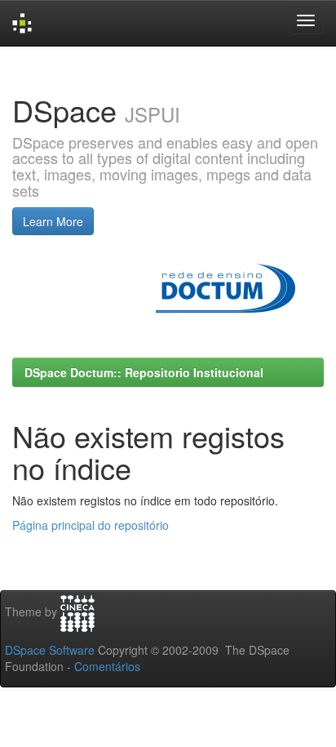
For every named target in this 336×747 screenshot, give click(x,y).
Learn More (53, 221)
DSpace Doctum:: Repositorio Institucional (143, 372)
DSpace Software (50, 650)
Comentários (107, 666)
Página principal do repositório (90, 525)
